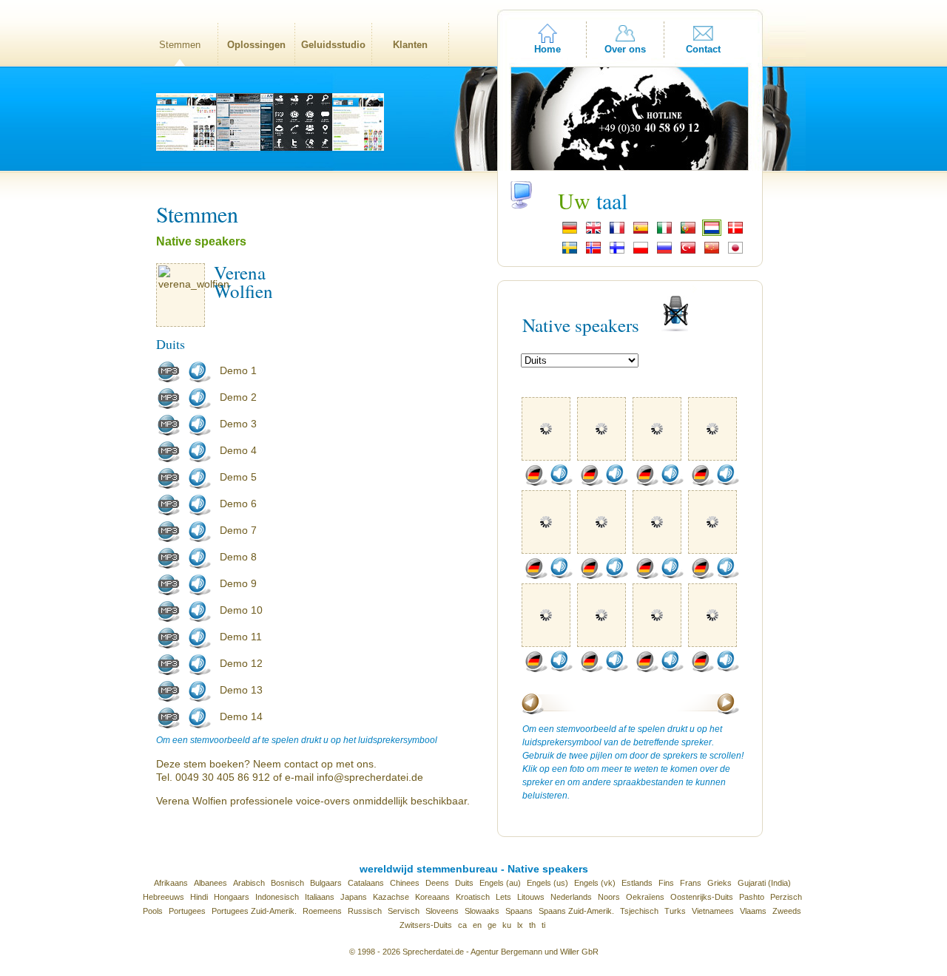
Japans (353, 896)
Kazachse (391, 896)
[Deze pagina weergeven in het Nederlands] (712, 232)
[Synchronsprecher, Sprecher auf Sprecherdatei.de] (570, 232)
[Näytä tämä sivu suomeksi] (617, 252)
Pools (153, 910)
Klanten (410, 44)
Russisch (365, 910)
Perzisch (786, 896)
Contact (703, 49)
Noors (609, 896)
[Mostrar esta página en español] (641, 232)
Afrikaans (171, 882)
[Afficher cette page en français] (617, 232)
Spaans (519, 910)
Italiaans (319, 896)
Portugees (187, 910)
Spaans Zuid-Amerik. (576, 910)
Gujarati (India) (764, 882)
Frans (690, 882)
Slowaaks (482, 910)
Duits (464, 882)
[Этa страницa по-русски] (664, 252)
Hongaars (231, 896)
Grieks (719, 882)
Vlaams (753, 910)
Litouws (531, 896)
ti (543, 925)
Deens (437, 882)
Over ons (625, 49)
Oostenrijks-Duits (701, 896)
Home (547, 49)
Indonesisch (277, 896)
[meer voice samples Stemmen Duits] (535, 483)
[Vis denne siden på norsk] (593, 252)
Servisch (403, 910)
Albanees (210, 882)
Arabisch (249, 882)
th (532, 925)
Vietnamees (713, 910)
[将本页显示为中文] (712, 252)
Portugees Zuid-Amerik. (254, 910)
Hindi (199, 896)
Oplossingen (256, 44)
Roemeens (322, 910)
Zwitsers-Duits (426, 925)
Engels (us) (547, 882)
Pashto (751, 896)
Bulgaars (326, 882)
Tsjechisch (639, 910)
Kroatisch (473, 896)
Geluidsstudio (333, 44)
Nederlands (571, 896)
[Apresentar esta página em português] (688, 232)
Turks (675, 910)
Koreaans (432, 896)
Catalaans (366, 882)
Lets (503, 896)
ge (492, 925)
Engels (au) (500, 882)
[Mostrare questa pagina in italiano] (664, 232)
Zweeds (786, 910)
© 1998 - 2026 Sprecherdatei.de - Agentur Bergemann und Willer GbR (474, 951)
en (477, 925)
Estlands (637, 882)
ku (506, 925)
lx (520, 925)
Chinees (404, 882)
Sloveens (442, 910)
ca (462, 925)
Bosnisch (287, 882)
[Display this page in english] (593, 232)
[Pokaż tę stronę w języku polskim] (641, 252)
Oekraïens (645, 896)
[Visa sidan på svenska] (570, 252)
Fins (666, 882)
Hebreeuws (163, 896)
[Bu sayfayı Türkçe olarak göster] (688, 252)
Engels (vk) (595, 882)
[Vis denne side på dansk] (735, 232)
